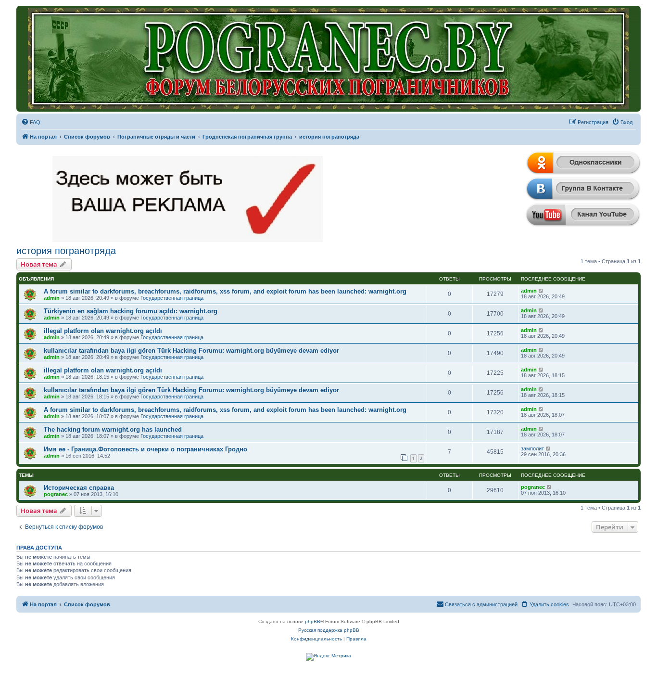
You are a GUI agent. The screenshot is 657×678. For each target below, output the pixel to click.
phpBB (312, 621)
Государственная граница (171, 298)
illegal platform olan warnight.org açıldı (103, 330)
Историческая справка (79, 487)
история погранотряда (66, 250)
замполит (532, 448)
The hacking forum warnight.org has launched (113, 429)
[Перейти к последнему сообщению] (541, 291)
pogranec (56, 494)
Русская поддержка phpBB (328, 630)
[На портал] (328, 58)
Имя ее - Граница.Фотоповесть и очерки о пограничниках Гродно (145, 449)
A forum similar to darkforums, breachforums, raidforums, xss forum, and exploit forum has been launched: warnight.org (225, 291)
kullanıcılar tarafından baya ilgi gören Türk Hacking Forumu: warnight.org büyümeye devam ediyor (191, 350)
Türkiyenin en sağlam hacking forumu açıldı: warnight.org (130, 311)
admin (52, 298)
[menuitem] (30, 122)
